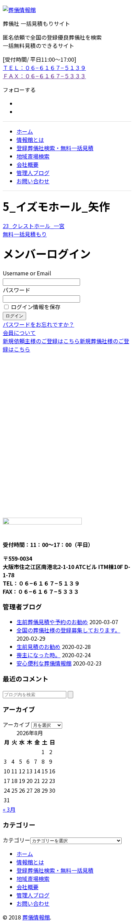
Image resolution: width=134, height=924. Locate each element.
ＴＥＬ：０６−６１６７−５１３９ (44, 67)
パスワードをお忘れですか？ (38, 324)
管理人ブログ (32, 173)
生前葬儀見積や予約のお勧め (52, 622)
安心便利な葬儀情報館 (43, 663)
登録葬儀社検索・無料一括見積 (54, 148)
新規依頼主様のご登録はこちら (41, 341)
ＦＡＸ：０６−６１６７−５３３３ (44, 76)
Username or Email (27, 273)
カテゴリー (16, 840)
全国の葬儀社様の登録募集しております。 (68, 630)
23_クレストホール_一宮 (34, 226)
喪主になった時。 (38, 655)
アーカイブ (16, 724)
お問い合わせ (32, 181)
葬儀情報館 (36, 917)
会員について (19, 332)
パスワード (16, 290)
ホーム (24, 131)
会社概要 (27, 164)
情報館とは (30, 139)
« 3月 (9, 809)
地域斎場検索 (32, 156)
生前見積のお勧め (38, 646)
